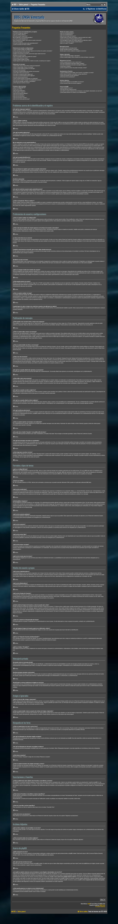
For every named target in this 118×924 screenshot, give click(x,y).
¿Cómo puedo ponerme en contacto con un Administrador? (73, 92)
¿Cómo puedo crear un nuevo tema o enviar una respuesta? (26, 65)
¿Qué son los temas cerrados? (20, 97)
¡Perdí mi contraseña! (18, 41)
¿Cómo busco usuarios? (65, 66)
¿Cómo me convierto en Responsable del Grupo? (71, 38)
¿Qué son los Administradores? (67, 33)
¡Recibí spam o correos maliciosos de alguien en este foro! (73, 50)
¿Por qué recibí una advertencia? (20, 77)
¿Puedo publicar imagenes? (19, 91)
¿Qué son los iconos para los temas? (21, 99)
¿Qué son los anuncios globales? (20, 93)
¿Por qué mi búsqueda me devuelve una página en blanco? (73, 64)
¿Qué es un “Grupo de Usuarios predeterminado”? (71, 41)
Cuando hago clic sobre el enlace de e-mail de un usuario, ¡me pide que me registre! (31, 60)
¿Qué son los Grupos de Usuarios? (68, 36)
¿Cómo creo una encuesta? (19, 70)
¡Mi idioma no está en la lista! (19, 55)
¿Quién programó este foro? (66, 88)
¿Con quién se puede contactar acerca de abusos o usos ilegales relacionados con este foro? (81, 90)
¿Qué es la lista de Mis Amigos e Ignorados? (70, 55)
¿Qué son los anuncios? (18, 94)
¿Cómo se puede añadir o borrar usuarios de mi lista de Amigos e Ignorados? (77, 57)
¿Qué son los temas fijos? (19, 96)
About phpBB (41, 855)
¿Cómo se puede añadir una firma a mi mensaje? (24, 68)
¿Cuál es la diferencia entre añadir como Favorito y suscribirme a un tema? (77, 72)
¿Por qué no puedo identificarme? (20, 38)
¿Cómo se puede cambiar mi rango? (21, 59)
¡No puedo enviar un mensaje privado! (68, 48)
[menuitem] (27, 9)
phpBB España (102, 905)
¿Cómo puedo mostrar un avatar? (20, 58)
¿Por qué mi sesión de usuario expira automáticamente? (25, 43)
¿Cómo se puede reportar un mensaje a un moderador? (25, 78)
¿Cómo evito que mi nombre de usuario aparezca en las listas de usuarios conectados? (32, 50)
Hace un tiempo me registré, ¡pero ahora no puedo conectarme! (27, 40)
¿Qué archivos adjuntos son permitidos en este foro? (72, 81)
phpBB (89, 262)
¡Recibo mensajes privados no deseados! (69, 49)
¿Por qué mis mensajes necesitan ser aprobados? (24, 81)
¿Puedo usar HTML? (17, 89)
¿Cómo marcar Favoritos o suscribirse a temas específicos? (73, 74)
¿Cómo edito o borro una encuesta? (21, 72)
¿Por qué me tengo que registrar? (20, 33)
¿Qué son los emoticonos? (19, 90)
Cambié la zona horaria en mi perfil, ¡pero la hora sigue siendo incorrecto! (29, 53)
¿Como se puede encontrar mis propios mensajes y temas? (73, 67)
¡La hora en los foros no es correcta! (21, 52)
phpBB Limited (72, 853)
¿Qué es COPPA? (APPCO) (19, 34)
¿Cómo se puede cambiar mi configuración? (23, 49)
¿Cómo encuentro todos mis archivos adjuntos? (70, 83)
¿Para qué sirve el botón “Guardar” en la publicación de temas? (27, 79)
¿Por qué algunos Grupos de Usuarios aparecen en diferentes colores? (76, 40)
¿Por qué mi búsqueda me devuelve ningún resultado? (72, 63)
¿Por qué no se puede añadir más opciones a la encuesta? (26, 71)
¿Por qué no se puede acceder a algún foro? (23, 74)
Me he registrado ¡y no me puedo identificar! (23, 37)
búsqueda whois (41, 875)
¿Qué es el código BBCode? (19, 87)
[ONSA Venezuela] (94, 18)
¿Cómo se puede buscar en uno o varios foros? (70, 62)
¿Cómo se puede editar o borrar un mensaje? (23, 67)
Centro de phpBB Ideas (84, 863)
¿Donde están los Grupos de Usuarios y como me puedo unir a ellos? (75, 37)
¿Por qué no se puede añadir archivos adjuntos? (24, 75)
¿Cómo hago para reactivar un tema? (21, 82)
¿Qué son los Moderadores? (66, 34)
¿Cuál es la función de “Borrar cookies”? (22, 44)
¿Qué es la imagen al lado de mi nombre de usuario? (24, 56)
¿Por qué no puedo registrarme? (20, 36)
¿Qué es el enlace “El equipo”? (67, 43)
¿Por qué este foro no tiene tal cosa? (68, 89)
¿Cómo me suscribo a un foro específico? (69, 75)
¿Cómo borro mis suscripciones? (67, 76)
